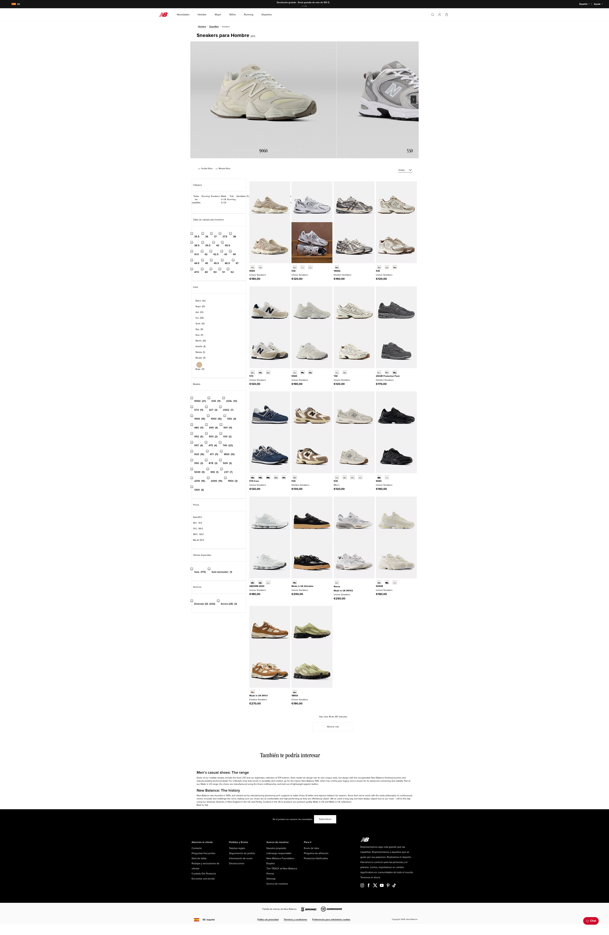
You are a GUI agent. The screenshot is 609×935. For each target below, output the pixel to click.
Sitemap (270, 878)
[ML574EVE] (268, 477)
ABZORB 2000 (256, 586)
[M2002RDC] (379, 372)
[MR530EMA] (310, 267)
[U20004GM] (268, 582)
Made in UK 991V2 (343, 590)
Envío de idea (311, 848)
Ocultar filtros (207, 168)
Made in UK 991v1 (258, 695)
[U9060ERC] (252, 267)
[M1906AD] (337, 267)
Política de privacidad (268, 919)
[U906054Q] (302, 372)
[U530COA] (394, 267)
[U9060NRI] (379, 477)
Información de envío (240, 858)
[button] (439, 14)
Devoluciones (236, 863)
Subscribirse (325, 819)
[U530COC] (379, 267)
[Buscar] (432, 14)
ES (209, 919)
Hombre (202, 26)
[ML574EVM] (252, 477)
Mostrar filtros (224, 168)
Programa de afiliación (316, 853)
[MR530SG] (294, 267)
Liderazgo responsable (278, 853)
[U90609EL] (379, 582)
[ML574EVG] (276, 477)
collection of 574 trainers (277, 777)
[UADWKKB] (294, 582)
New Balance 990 (310, 781)
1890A (294, 695)
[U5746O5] (268, 372)
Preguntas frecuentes (203, 853)
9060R (379, 586)
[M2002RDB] (394, 372)
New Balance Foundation (280, 858)
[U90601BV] (310, 372)
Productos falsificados (316, 858)
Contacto (197, 848)
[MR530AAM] (337, 477)
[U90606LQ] (394, 582)
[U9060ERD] (260, 267)
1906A (337, 271)
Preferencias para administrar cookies (331, 919)
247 (244, 777)
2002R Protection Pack (387, 376)
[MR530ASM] (344, 477)
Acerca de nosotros (277, 883)
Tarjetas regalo (237, 848)
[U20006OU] (260, 582)
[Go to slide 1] (303, 6)
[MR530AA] (302, 267)
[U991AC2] (337, 582)
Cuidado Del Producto (204, 873)
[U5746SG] (252, 372)
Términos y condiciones (295, 919)
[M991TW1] (252, 691)
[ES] (11, 4)
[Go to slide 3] (306, 6)
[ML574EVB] (260, 477)
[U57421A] (260, 372)
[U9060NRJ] (387, 477)
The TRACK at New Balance (281, 868)
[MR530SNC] (294, 477)
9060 (252, 271)
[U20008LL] (252, 582)
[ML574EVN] (283, 477)
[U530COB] (387, 267)
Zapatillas (214, 26)
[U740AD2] (337, 372)
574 (251, 376)
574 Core (254, 481)
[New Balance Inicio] (164, 14)
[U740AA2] (344, 372)
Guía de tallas (199, 858)
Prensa (270, 873)
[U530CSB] (360, 477)
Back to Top (202, 805)
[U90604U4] (387, 582)
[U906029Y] (294, 372)
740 (336, 376)
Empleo (270, 863)
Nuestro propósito (276, 848)
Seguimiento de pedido (242, 853)
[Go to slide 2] (304, 6)
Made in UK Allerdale (302, 586)
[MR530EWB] (352, 477)
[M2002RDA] (387, 372)
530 (293, 271)
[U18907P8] (294, 691)
